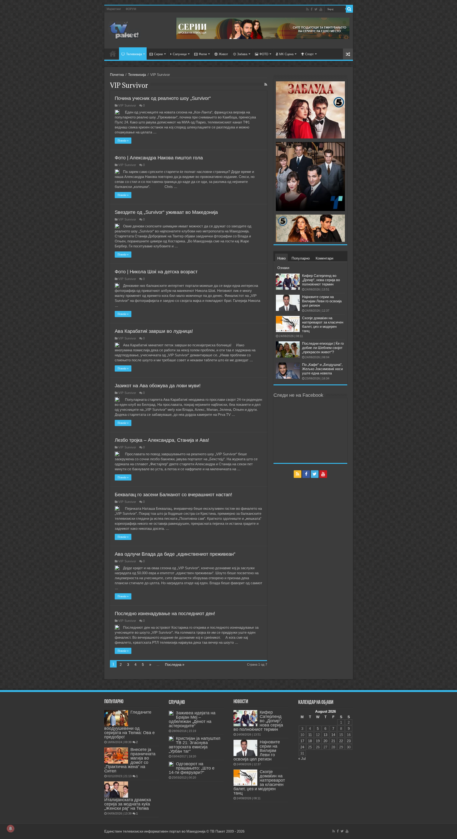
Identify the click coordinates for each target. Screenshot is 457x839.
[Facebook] (311, 9)
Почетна (117, 75)
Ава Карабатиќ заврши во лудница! (154, 331)
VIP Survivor (127, 105)
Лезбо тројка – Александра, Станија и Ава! (162, 440)
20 (325, 741)
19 (318, 741)
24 (302, 747)
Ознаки (283, 268)
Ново (281, 258)
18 (310, 741)
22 (341, 741)
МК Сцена (286, 54)
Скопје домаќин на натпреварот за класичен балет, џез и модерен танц (322, 324)
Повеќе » (123, 140)
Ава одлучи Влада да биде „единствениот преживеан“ (175, 554)
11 (310, 735)
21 (333, 741)
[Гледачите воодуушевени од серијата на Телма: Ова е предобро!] (116, 718)
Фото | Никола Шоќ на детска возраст (156, 271)
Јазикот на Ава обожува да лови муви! (158, 385)
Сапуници (180, 54)
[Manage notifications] (10, 828)
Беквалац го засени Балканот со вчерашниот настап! (173, 494)
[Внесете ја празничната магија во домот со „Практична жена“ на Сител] (116, 755)
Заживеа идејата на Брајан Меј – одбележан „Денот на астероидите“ (192, 719)
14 (333, 735)
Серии (158, 54)
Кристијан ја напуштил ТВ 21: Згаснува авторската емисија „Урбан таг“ (194, 745)
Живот (223, 54)
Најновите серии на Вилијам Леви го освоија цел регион (322, 301)
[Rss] (307, 9)
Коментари (324, 258)
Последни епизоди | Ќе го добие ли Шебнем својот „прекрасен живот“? (323, 347)
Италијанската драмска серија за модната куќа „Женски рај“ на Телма (127, 804)
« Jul (302, 758)
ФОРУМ (131, 9)
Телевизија (134, 54)
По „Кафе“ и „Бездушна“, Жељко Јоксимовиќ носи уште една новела (322, 369)
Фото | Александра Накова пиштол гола (159, 157)
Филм (203, 54)
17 (302, 741)
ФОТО (263, 54)
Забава (242, 54)
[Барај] (349, 9)
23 (349, 741)
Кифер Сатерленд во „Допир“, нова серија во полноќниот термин (321, 280)
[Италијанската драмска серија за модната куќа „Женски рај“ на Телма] (116, 789)
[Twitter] (316, 9)
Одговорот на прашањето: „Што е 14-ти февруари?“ (191, 768)
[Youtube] (321, 9)
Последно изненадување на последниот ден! (165, 613)
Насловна (113, 54)
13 (325, 735)
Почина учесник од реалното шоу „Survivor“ (163, 98)
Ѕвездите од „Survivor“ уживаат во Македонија (166, 212)
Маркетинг (114, 9)
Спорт (309, 54)
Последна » (174, 664)
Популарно (301, 258)
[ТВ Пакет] (124, 29)
